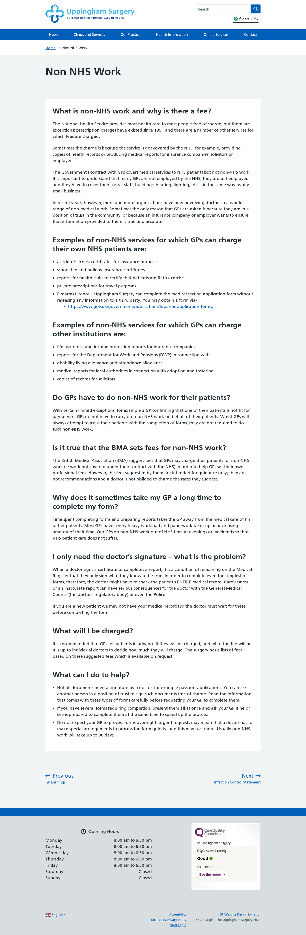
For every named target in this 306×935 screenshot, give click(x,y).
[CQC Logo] (210, 836)
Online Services (216, 34)
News (53, 34)
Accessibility (177, 914)
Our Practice (130, 34)
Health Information (172, 34)
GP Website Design (233, 914)
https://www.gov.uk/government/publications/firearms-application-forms (140, 306)
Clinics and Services (89, 34)
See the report (210, 874)
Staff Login (178, 925)
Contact (250, 34)
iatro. (257, 914)
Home (50, 48)
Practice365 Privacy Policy (167, 920)
